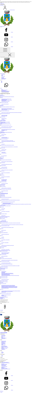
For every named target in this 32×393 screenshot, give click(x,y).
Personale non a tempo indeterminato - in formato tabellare (7, 140)
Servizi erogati (1, 231)
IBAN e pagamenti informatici (3, 254)
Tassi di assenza (1, 142)
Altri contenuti (1, 282)
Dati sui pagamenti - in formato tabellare (5, 249)
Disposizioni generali (4, 90)
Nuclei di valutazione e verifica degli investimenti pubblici (6, 258)
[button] (3, 74)
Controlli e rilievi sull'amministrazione (4, 221)
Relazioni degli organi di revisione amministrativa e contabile (8, 227)
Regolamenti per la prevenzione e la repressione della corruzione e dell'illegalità (9, 286)
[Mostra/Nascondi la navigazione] (5, 49)
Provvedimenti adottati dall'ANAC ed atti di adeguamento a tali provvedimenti (9, 287)
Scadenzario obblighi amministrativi (5, 91)
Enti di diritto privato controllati (3, 181)
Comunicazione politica (4, 78)
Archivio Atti (3, 77)
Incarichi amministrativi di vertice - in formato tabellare (7, 126)
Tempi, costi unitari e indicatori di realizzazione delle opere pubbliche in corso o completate (10, 265)
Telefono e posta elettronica (3, 120)
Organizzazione (1, 105)
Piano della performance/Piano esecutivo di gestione (7, 164)
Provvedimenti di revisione (4, 179)
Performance (1, 158)
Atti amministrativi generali (4, 99)
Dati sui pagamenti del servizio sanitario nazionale (5, 250)
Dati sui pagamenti (2, 247)
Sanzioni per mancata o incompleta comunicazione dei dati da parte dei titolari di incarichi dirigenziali (11, 112)
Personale (1, 123)
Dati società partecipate (4, 180)
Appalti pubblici (3, 343)
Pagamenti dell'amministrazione (3, 246)
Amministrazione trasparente (4, 366)
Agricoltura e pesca (3, 349)
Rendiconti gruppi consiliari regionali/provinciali (5, 113)
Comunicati (3, 352)
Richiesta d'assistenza (4, 365)
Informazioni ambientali (2, 268)
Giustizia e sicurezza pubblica (4, 346)
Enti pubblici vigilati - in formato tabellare (6, 176)
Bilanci (1, 212)
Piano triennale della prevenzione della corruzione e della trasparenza (8, 285)
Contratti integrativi (3, 152)
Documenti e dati (3, 338)
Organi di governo (3, 335)
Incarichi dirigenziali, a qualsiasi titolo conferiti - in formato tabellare (8, 129)
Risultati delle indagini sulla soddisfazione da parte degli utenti (8, 245)
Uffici (2, 336)
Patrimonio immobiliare (2, 218)
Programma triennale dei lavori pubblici (7, 203)
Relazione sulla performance (3, 165)
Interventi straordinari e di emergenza (4, 280)
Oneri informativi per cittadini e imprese (4, 102)
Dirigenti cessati (1, 131)
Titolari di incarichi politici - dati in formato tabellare (7, 108)
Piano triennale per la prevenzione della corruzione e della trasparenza (7, 96)
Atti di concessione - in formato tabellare (5, 211)
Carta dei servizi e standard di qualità (4, 232)
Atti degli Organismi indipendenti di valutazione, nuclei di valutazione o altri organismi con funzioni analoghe (12, 224)
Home (2, 89)
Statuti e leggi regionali (4, 100)
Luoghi (2, 355)
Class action (1, 235)
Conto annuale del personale (4, 137)
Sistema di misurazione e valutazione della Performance (7, 161)
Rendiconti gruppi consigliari (4, 115)
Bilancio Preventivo (3, 215)
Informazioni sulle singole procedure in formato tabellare (5, 197)
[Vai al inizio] (0, 313)
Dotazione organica (2, 135)
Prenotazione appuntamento (4, 364)
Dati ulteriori (1, 298)
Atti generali (1, 97)
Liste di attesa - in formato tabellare (5, 242)
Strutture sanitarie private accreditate (3, 276)
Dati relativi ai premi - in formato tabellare (6, 172)
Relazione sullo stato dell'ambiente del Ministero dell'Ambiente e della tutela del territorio (10, 275)
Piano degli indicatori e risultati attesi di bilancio (5, 216)
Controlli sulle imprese (2, 194)
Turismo (2, 344)
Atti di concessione (2, 209)
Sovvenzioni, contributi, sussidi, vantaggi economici (5, 205)
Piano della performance (2, 162)
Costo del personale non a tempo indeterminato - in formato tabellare (8, 141)
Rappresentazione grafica (2, 184)
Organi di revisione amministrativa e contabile (4, 225)
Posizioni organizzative (4, 134)
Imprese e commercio (4, 342)
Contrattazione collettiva (4, 149)
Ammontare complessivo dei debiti (5, 253)
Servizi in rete (1, 243)
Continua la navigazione (2, 4)
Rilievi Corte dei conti (4, 230)
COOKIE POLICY (2, 3)
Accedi (1, 88)
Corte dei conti (1, 228)
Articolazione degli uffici (4, 118)
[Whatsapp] (6, 87)
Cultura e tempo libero (4, 341)
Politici (2, 337)
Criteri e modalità (3, 208)
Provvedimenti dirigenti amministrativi (4, 193)
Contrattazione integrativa (2, 150)
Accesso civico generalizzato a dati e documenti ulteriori (7, 291)
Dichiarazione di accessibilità (4, 368)
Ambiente (2, 347)
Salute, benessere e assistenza (4, 348)
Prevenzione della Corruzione (3, 283)
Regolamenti (3, 295)
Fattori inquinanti (3, 272)
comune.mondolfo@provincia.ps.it (5, 362)
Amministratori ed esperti (2, 122)
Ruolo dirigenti (3, 130)
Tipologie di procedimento (2, 186)
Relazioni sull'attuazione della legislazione (6, 274)
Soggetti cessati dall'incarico (4, 109)
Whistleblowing (1, 297)
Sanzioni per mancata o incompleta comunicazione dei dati (6, 132)
